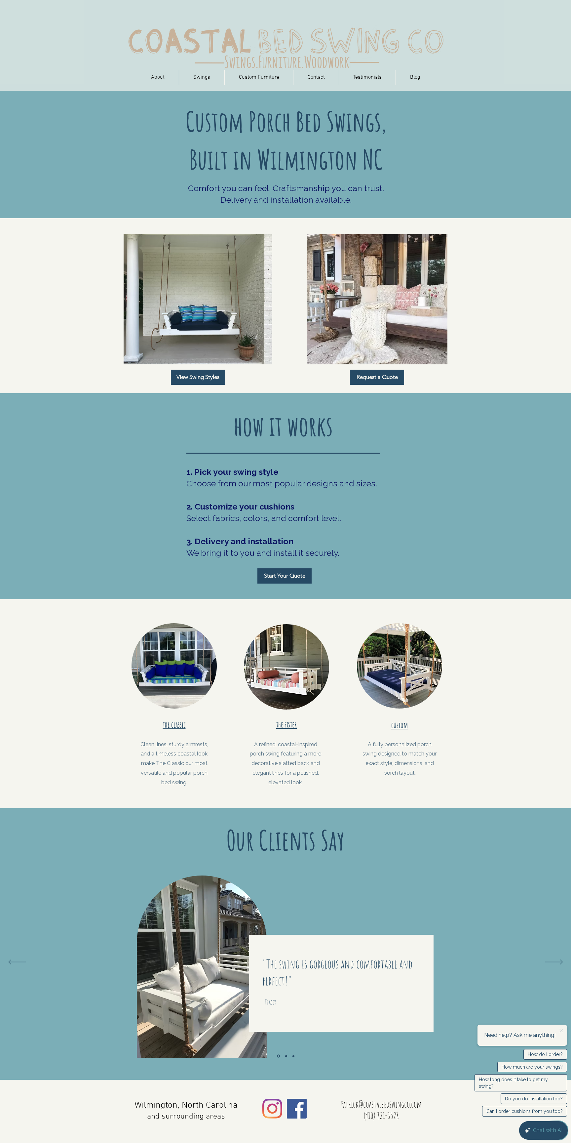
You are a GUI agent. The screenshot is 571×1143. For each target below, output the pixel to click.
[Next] (554, 962)
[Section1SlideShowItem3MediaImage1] (293, 1056)
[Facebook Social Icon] (297, 1109)
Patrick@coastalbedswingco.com (381, 1104)
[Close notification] (561, 1031)
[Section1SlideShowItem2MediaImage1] (285, 1056)
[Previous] (17, 962)
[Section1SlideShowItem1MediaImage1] (278, 1056)
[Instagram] (272, 1109)
